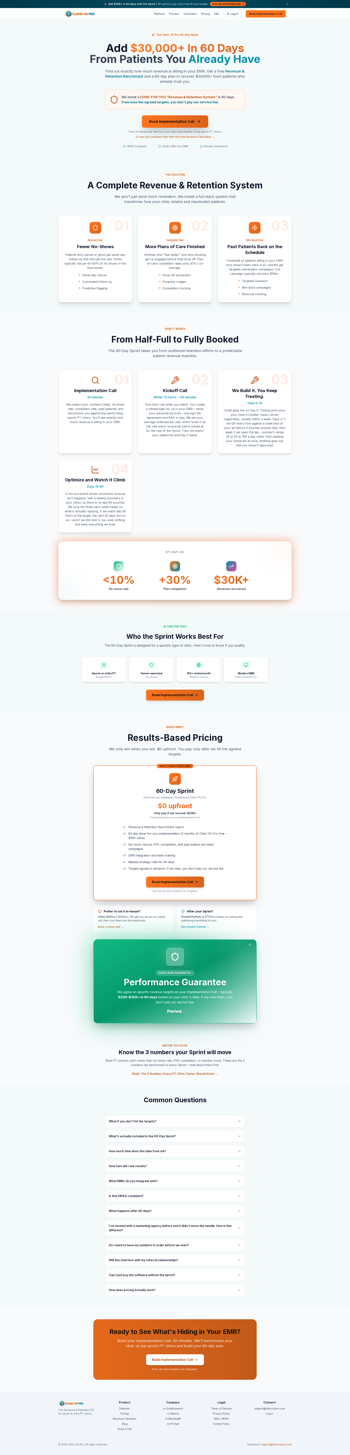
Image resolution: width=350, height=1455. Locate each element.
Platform (159, 13)
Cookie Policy (221, 1423)
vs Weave (173, 1413)
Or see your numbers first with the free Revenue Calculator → (175, 136)
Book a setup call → (110, 926)
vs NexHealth (173, 1418)
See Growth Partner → (195, 926)
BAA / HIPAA (221, 1418)
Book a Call (124, 1428)
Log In (234, 13)
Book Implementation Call (265, 13)
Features (124, 1408)
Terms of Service (221, 1408)
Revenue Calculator (125, 1418)
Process (174, 13)
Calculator (190, 13)
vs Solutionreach (173, 1408)
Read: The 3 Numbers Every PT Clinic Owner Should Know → (175, 1073)
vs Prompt (173, 1423)
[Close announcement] (287, 4)
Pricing (205, 13)
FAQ (216, 13)
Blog (124, 1423)
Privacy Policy (221, 1413)
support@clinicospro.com (269, 1408)
